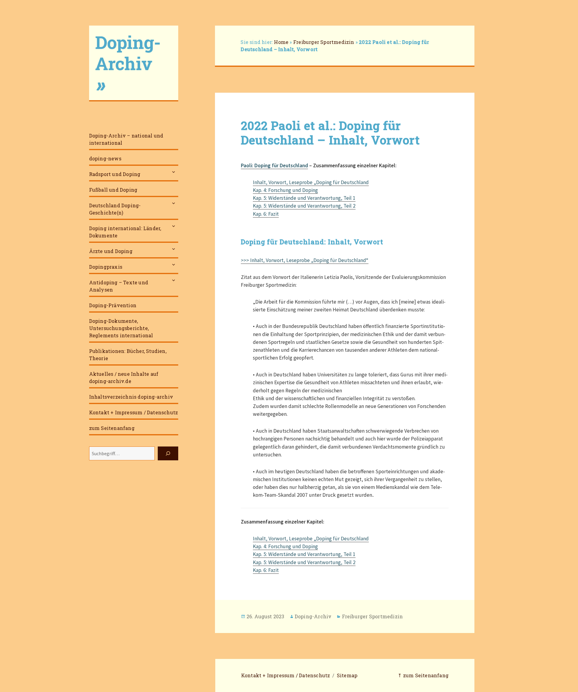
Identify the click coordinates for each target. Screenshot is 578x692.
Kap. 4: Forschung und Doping (285, 190)
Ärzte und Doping (110, 251)
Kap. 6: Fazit (266, 214)
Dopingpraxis (105, 267)
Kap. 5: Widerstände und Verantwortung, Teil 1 (304, 198)
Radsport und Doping (115, 174)
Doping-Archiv (313, 616)
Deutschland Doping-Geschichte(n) (115, 209)
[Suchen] (168, 453)
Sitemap (347, 675)
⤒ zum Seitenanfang (423, 675)
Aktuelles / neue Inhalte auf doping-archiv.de (124, 377)
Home (281, 42)
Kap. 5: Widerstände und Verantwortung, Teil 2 (304, 205)
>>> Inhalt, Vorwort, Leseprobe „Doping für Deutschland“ (304, 260)
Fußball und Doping (113, 190)
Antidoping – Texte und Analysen (118, 286)
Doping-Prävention (112, 305)
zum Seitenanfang (112, 428)
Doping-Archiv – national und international (126, 139)
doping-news (105, 158)
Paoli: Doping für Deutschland (274, 165)
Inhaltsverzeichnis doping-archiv (131, 397)
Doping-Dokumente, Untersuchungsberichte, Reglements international (121, 328)
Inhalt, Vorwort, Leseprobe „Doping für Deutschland (311, 182)
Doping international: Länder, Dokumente (125, 232)
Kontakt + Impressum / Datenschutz (133, 412)
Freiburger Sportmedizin (323, 42)
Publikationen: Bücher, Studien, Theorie (127, 354)
